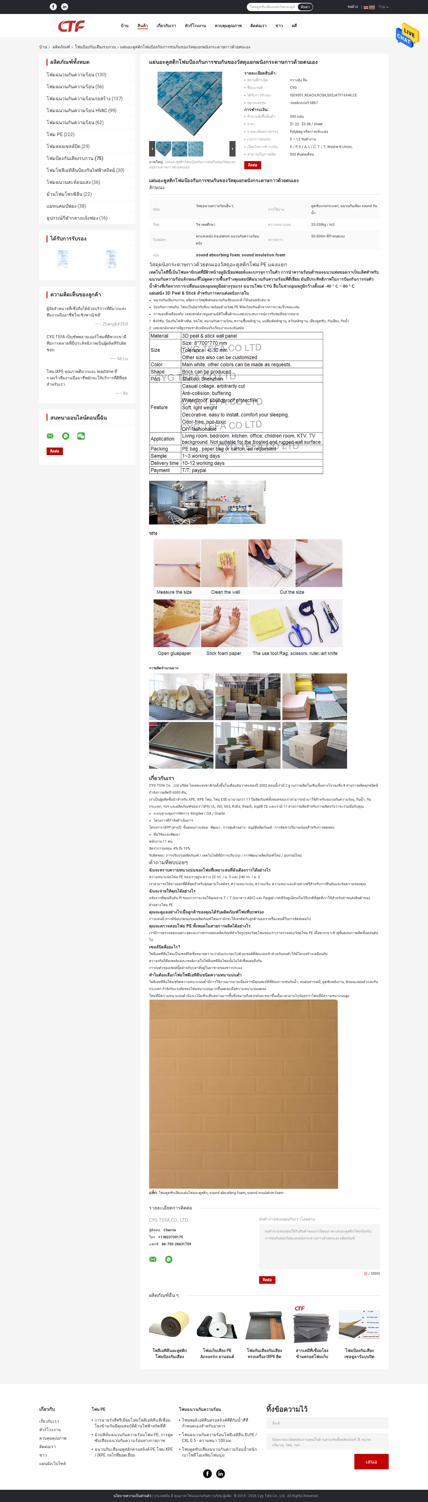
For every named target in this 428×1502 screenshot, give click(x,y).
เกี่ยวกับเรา (166, 25)
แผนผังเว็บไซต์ (52, 1463)
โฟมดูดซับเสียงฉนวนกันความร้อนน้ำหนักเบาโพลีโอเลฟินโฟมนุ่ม (219, 1452)
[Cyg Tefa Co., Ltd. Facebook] (53, 7)
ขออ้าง (353, 7)
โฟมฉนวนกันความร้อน (70, 75)
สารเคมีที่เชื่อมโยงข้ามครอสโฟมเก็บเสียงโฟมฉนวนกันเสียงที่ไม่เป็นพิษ (312, 1353)
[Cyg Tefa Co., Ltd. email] (54, 436)
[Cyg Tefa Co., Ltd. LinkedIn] (64, 7)
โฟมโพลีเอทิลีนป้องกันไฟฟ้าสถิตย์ (81, 170)
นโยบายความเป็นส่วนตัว (132, 1496)
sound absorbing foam (227, 1193)
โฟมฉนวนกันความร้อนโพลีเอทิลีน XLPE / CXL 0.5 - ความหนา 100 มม (219, 1437)
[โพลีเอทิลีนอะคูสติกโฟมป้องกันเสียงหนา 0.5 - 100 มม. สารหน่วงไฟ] (169, 1324)
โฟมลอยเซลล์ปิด (63, 146)
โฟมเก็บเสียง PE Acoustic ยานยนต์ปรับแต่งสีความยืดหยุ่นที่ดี (217, 1353)
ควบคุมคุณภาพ (228, 25)
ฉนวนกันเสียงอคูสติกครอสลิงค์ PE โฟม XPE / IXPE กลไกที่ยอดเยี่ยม (134, 1452)
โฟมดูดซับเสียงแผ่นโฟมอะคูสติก (183, 1193)
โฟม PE (55, 134)
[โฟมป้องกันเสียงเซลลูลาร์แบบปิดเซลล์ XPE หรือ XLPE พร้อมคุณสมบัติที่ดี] (359, 1324)
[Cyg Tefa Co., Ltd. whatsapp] (69, 436)
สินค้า (142, 25)
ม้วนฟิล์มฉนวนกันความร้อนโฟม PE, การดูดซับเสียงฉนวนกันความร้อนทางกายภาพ (134, 1437)
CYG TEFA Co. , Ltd (164, 785)
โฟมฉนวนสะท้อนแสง (69, 182)
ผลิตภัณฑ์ (61, 47)
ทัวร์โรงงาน (195, 25)
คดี (294, 25)
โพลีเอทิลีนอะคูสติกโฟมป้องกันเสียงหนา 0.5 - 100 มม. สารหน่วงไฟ (170, 1353)
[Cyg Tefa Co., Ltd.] (71, 25)
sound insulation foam (265, 1193)
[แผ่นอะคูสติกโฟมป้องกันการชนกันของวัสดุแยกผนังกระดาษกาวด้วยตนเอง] (190, 105)
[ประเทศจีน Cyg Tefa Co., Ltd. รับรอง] (63, 259)
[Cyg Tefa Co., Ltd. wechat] (84, 436)
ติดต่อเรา (258, 25)
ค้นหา (305, 7)
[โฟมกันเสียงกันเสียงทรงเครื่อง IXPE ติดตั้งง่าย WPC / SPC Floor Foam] (264, 1324)
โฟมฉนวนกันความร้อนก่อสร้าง (79, 98)
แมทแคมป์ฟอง (62, 206)
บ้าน (125, 25)
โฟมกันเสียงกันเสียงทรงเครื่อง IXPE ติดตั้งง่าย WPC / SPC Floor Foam (264, 1353)
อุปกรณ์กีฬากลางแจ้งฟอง (72, 218)
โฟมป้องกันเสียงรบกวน (95, 47)
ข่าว (279, 25)
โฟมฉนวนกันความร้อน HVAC (77, 110)
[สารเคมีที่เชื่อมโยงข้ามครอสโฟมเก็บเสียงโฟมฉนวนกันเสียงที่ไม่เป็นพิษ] (312, 1324)
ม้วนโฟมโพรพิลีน (64, 194)
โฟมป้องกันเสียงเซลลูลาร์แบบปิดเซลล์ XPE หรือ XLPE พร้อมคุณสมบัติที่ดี (359, 1353)
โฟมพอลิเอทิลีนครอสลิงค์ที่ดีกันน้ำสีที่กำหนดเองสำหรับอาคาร (215, 1423)
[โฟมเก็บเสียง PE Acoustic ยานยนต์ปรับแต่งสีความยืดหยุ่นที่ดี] (217, 1324)
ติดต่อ (252, 165)
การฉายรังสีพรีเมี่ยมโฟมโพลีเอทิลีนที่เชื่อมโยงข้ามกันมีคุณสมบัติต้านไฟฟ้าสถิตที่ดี (132, 1423)
